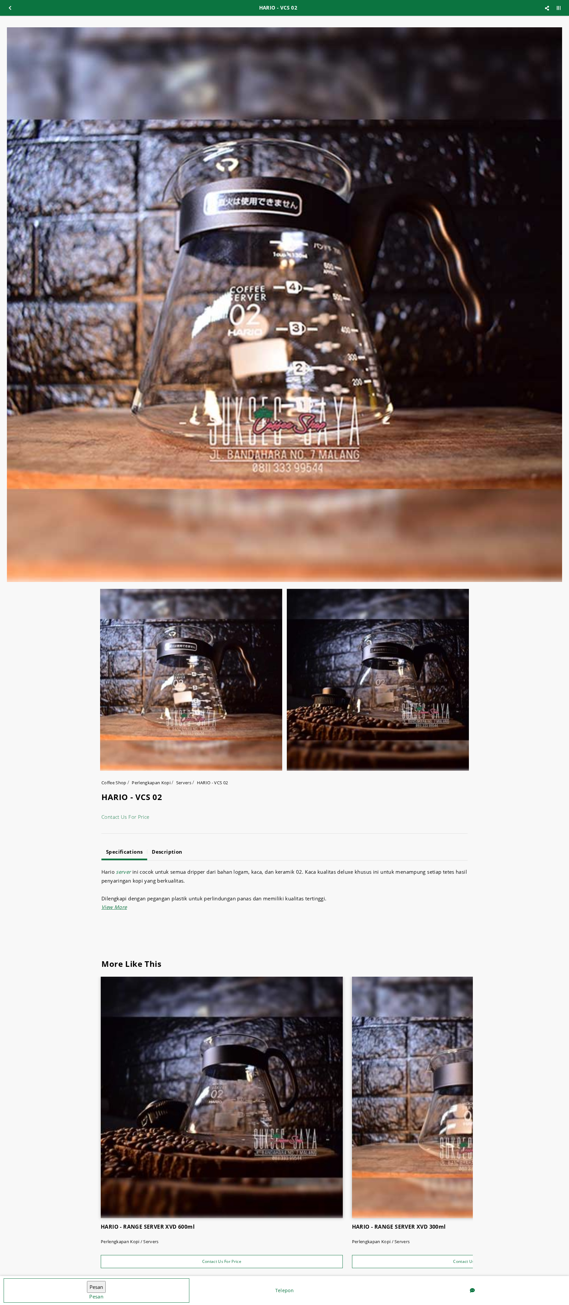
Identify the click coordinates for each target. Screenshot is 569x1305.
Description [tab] (167, 851)
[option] (284, 304)
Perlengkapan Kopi (151, 783)
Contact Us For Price (125, 817)
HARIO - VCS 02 (212, 783)
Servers (183, 783)
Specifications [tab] (124, 851)
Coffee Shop (113, 783)
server (123, 871)
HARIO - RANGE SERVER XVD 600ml (148, 1226)
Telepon (284, 1290)
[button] (114, 907)
